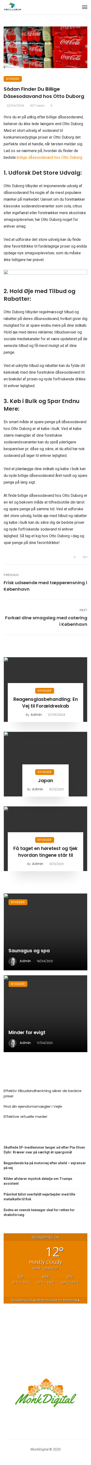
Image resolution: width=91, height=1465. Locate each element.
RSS (12, 1135)
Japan (45, 780)
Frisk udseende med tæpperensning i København (45, 586)
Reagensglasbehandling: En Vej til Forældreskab (45, 703)
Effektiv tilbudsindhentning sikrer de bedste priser (43, 1093)
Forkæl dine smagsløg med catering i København (46, 621)
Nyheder (12, 79)
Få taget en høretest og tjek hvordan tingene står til (45, 852)
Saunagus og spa (29, 950)
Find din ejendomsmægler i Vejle (33, 1106)
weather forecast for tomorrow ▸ (45, 1300)
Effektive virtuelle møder (25, 1116)
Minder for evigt (26, 1032)
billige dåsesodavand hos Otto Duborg (49, 157)
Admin (36, 714)
